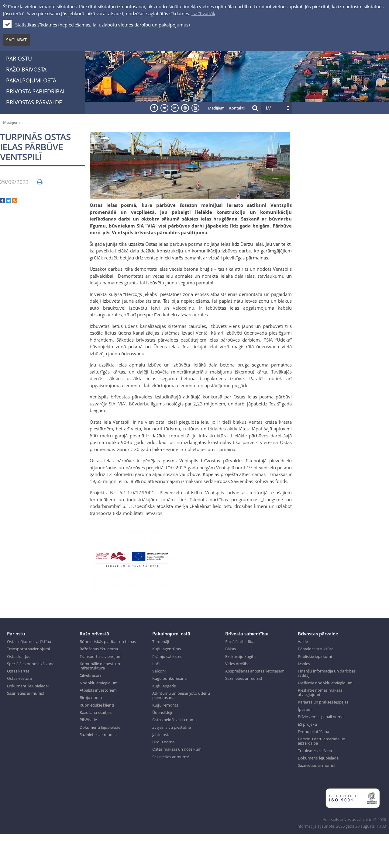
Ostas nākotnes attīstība (29, 641)
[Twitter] (8, 201)
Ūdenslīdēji (162, 712)
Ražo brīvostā (26, 69)
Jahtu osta (161, 734)
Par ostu (19, 58)
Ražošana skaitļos (96, 712)
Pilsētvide (88, 720)
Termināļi (160, 641)
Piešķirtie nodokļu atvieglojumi (325, 683)
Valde (303, 641)
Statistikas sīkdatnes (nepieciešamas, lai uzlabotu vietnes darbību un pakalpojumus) (102, 25)
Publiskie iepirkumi (315, 656)
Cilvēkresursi (91, 675)
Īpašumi (305, 709)
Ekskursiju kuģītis (240, 656)
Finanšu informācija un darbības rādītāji (327, 673)
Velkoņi (159, 671)
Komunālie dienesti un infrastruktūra (100, 666)
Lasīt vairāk (203, 13)
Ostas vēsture (19, 678)
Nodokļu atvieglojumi (99, 683)
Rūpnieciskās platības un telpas (108, 641)
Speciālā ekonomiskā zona (30, 664)
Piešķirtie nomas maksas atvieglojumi (320, 692)
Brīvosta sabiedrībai (35, 91)
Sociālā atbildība (239, 641)
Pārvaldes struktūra (315, 649)
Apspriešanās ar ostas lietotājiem (254, 671)
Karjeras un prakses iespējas (323, 702)
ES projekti (307, 724)
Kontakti (237, 108)
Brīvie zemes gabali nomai (321, 716)
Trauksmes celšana (315, 751)
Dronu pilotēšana (313, 731)
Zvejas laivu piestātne (171, 727)
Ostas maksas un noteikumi (177, 749)
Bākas (230, 649)
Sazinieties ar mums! (25, 693)
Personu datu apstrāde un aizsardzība (321, 741)
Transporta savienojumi (28, 649)
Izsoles (304, 664)
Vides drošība (237, 664)
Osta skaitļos (18, 656)
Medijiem (216, 108)
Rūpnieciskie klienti (97, 705)
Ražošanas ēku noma (99, 649)
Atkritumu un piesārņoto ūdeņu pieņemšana (181, 695)
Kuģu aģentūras (166, 649)
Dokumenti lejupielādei (28, 686)
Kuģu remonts (165, 705)
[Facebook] (2, 201)
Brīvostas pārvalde (34, 102)
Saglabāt (16, 40)
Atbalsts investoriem (98, 690)
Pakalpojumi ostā (31, 80)
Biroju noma (91, 697)
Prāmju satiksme (167, 656)
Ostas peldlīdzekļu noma (174, 720)
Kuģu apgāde (164, 686)
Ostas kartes (18, 671)
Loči (156, 664)
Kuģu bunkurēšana (169, 678)
